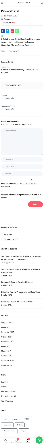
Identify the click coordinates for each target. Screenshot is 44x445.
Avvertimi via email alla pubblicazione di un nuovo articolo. (21, 196)
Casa (5, 442)
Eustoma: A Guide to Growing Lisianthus (17, 282)
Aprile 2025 (5, 327)
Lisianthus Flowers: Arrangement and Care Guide (20, 292)
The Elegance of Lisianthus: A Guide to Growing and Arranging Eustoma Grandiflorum (21, 258)
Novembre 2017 (7, 332)
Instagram (7, 425)
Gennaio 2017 (6, 356)
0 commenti (8, 19)
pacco (4, 95)
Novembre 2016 (7, 361)
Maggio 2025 (6, 323)
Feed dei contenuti (8, 391)
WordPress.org (7, 401)
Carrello (27, 441)
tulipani (23, 431)
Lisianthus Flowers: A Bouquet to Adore (17, 302)
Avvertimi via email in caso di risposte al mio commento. (19, 185)
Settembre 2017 (7, 342)
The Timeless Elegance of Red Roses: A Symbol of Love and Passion (20, 270)
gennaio (15, 419)
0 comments (9, 98)
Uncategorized (9, 239)
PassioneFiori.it (14, 51)
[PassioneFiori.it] (3, 31)
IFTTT (27, 419)
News (13, 22)
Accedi (3, 387)
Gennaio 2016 (6, 365)
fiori (5, 419)
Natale (19, 425)
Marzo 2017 (6, 351)
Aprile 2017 (5, 346)
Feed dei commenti (8, 396)
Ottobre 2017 (6, 337)
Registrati (4, 382)
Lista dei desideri (16, 441)
